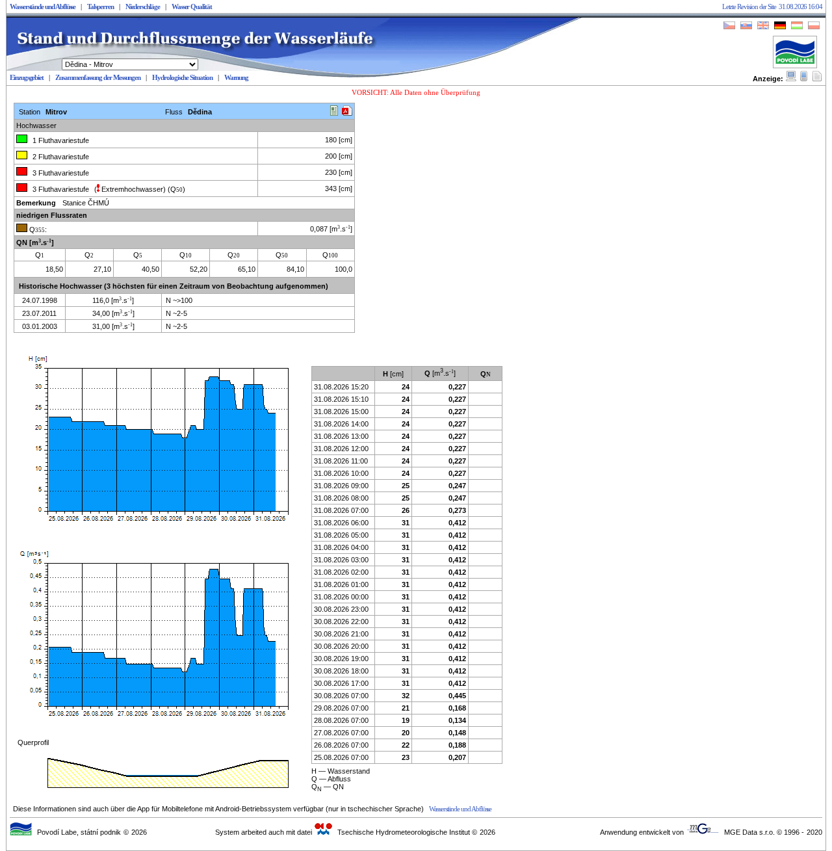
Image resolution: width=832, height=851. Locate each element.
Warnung (236, 77)
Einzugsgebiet (27, 77)
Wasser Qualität (192, 6)
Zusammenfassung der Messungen (97, 77)
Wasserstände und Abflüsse (42, 6)
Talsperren (100, 6)
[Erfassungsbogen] (334, 112)
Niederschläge (142, 6)
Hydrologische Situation (182, 77)
